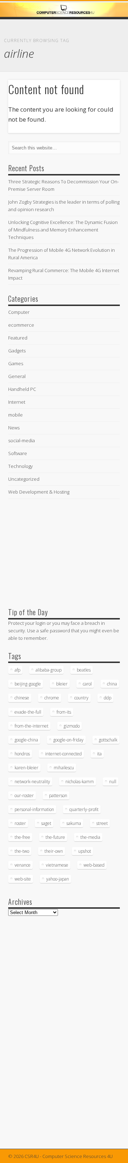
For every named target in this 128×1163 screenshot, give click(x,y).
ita (99, 754)
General (17, 376)
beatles (84, 670)
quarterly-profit (83, 809)
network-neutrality (32, 782)
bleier (62, 684)
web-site (23, 879)
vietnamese (57, 865)
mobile (15, 415)
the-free (22, 837)
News (14, 427)
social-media (21, 440)
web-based (94, 865)
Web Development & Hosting (38, 492)
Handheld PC (22, 389)
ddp (107, 698)
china (112, 684)
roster (20, 823)
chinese (22, 698)
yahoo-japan (57, 879)
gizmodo (72, 726)
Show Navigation (103, 64)
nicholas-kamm (79, 782)
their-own (53, 851)
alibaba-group (49, 670)
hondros (22, 754)
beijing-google (28, 684)
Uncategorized (23, 479)
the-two (22, 851)
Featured (17, 338)
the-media (90, 837)
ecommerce (21, 325)
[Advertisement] (61, 551)
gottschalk (108, 740)
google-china (26, 740)
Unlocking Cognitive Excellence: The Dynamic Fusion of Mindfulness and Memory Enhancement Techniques (63, 229)
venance (23, 865)
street (102, 823)
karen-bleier (26, 768)
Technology (20, 466)
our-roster (24, 795)
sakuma (73, 823)
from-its (64, 712)
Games (15, 363)
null (112, 782)
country (81, 698)
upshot (84, 851)
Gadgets (17, 350)
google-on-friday (68, 740)
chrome (51, 698)
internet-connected (63, 754)
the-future (55, 837)
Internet (16, 402)
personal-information (34, 809)
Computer (19, 312)
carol (87, 684)
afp (17, 670)
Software (17, 453)
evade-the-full (28, 712)
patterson (58, 795)
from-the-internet (31, 726)
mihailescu (64, 768)
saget (46, 823)
